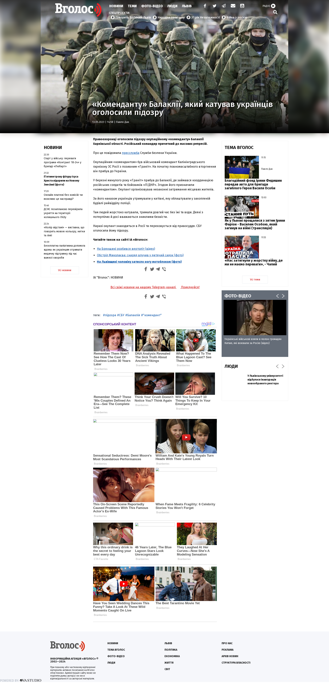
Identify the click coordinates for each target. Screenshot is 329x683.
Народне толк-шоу (171, 17)
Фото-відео (116, 656)
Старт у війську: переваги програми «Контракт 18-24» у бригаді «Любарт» (62, 162)
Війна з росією (237, 17)
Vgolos (78, 10)
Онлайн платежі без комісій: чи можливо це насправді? (63, 197)
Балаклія (133, 315)
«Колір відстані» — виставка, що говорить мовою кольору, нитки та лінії (64, 231)
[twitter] (214, 6)
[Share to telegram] (158, 269)
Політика (170, 649)
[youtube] (242, 6)
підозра (110, 315)
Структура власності (236, 662)
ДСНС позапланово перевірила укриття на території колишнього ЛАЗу (63, 213)
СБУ (121, 315)
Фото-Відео (152, 6)
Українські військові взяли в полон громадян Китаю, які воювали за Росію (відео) (252, 341)
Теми (132, 6)
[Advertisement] (255, 431)
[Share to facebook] (146, 269)
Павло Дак (122, 122)
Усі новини (64, 270)
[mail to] (233, 6)
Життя (168, 662)
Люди (172, 6)
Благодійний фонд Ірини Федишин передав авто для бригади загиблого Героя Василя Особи (253, 184)
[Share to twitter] (152, 269)
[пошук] (275, 12)
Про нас (227, 643)
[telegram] (224, 6)
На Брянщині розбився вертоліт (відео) (126, 249)
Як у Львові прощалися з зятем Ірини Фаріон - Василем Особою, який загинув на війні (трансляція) (255, 224)
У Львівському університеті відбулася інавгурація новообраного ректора (265, 379)
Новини (116, 6)
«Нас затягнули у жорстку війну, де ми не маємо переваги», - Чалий (254, 262)
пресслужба (130, 153)
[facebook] (204, 6)
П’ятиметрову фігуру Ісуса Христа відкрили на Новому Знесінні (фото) (61, 180)
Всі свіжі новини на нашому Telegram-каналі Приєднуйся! (155, 287)
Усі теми (255, 279)
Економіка (172, 656)
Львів (187, 6)
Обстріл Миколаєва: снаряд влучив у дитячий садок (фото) (140, 255)
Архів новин (230, 656)
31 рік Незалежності (205, 17)
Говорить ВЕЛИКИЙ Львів (133, 17)
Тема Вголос (116, 649)
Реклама (227, 649)
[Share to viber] (164, 269)
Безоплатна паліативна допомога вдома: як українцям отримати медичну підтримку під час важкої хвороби (64, 251)
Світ (167, 669)
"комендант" (152, 315)
